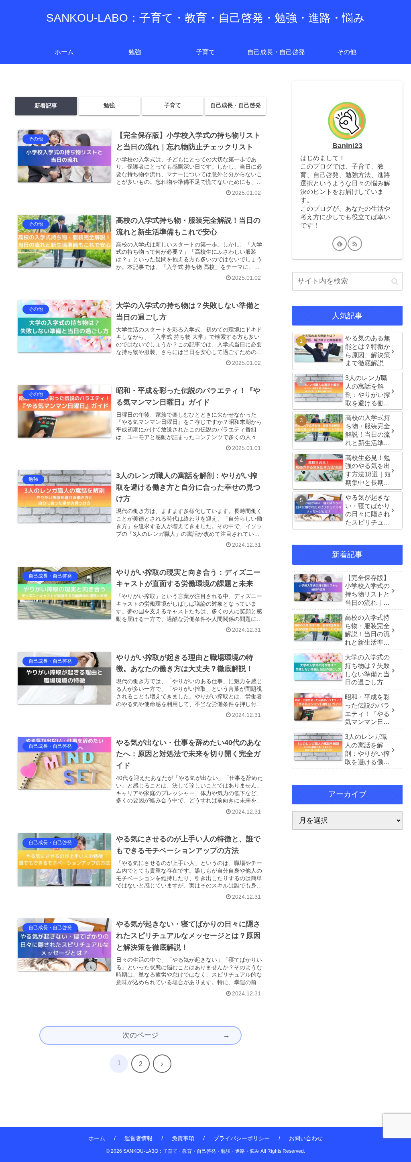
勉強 (109, 105)
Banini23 (347, 146)
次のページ (140, 1035)
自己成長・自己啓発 (235, 105)
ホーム (96, 1138)
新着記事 (46, 105)
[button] (394, 281)
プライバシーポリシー (242, 1138)
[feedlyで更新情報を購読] (339, 243)
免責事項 (183, 1138)
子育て (172, 105)
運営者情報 (138, 1138)
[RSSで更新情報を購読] (355, 243)
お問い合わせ (306, 1138)
